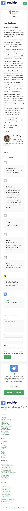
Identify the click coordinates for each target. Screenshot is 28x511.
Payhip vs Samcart (5, 491)
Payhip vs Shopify (5, 486)
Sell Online (3, 417)
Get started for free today (14, 392)
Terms (2, 451)
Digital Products (5, 477)
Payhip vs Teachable (6, 494)
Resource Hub (4, 479)
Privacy (3, 453)
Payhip (3, 406)
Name (5, 334)
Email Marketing (5, 434)
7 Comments (14, 16)
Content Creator (5, 475)
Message (6, 319)
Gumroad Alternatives (6, 503)
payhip (8, 300)
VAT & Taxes (4, 431)
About (2, 443)
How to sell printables (6, 469)
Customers (4, 441)
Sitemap (3, 457)
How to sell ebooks (6, 470)
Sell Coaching (4, 422)
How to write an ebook (7, 465)
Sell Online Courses (6, 421)
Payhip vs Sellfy (5, 489)
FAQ (2, 450)
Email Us (3, 448)
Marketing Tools (5, 433)
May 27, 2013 (14, 14)
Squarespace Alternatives (7, 499)
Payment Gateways (6, 429)
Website (6, 345)
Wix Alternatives (5, 501)
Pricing (3, 445)
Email (5, 340)
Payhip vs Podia (5, 493)
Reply (20, 170)
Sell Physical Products (6, 426)
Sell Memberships (5, 424)
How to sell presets (6, 467)
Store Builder (4, 427)
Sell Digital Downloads (6, 419)
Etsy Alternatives (5, 498)
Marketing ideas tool (6, 464)
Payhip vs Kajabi (5, 496)
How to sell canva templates (8, 472)
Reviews (3, 455)
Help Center (4, 446)
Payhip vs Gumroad (6, 488)
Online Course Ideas (6, 474)
